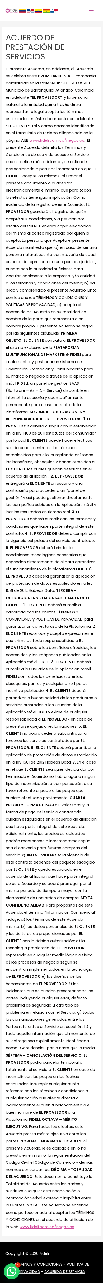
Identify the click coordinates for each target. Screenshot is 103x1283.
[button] (12, 1271)
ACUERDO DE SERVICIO (64, 1271)
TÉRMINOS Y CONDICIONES (38, 1264)
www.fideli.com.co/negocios (57, 140)
